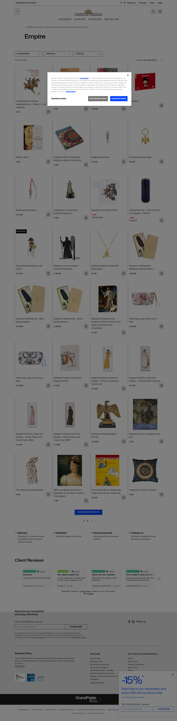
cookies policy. (70, 91)
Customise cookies (58, 98)
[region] (89, 89)
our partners (84, 78)
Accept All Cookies (118, 98)
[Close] (128, 75)
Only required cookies (98, 98)
